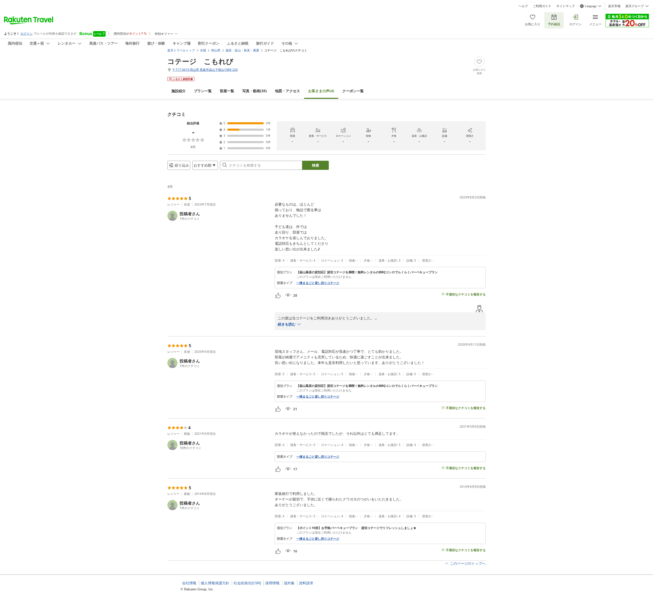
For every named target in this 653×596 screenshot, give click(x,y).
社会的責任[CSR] (247, 583)
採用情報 (272, 583)
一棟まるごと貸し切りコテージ (317, 283)
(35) (254, 90)
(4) (321, 90)
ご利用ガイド (542, 6)
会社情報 (189, 583)
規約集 (289, 583)
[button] (219, 216)
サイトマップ (565, 6)
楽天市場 (614, 6)
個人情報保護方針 (215, 583)
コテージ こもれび (200, 61)
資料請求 (306, 583)
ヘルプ (523, 6)
